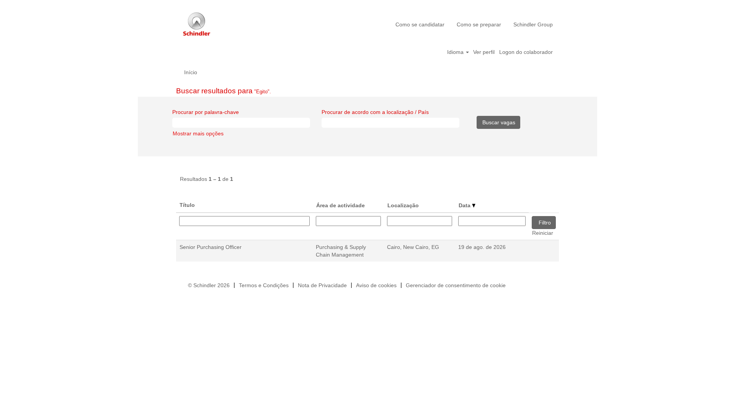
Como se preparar (479, 24)
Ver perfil (484, 52)
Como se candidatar (419, 24)
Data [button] (465, 205)
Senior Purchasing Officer (211, 247)
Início (190, 72)
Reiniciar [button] (542, 233)
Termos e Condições (264, 285)
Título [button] (187, 205)
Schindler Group (533, 24)
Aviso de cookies (376, 285)
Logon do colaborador (526, 52)
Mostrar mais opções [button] (198, 133)
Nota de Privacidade (322, 285)
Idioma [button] (456, 52)
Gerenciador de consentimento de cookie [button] (456, 285)
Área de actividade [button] (340, 205)
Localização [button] (403, 205)
